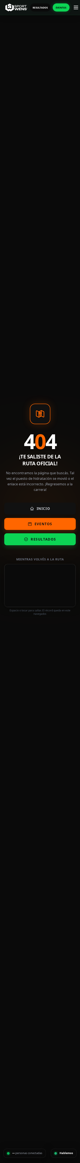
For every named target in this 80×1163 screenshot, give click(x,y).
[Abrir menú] (76, 7)
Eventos (61, 7)
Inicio (43, 508)
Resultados (40, 7)
